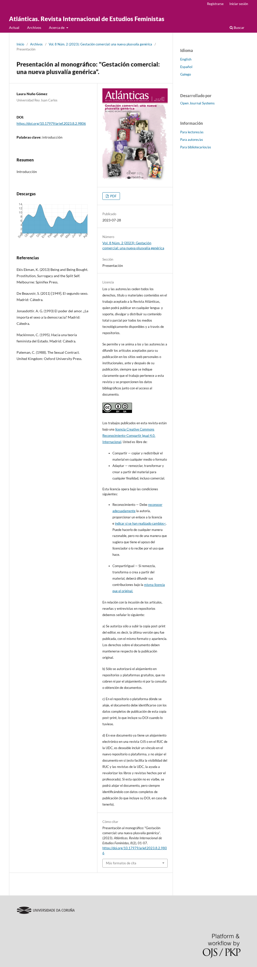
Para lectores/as (192, 132)
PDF (112, 196)
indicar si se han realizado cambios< (140, 523)
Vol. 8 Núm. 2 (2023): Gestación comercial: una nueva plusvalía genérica (100, 44)
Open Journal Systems (197, 103)
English (185, 59)
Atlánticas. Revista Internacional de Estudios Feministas (86, 18)
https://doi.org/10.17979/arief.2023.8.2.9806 (51, 123)
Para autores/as (191, 140)
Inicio (20, 44)
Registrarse (215, 4)
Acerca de (57, 27)
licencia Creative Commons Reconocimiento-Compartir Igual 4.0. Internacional (128, 435)
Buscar (238, 27)
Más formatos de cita (121, 863)
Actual (14, 27)
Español (186, 67)
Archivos (34, 27)
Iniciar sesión (238, 4)
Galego (185, 74)
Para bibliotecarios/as (195, 147)
